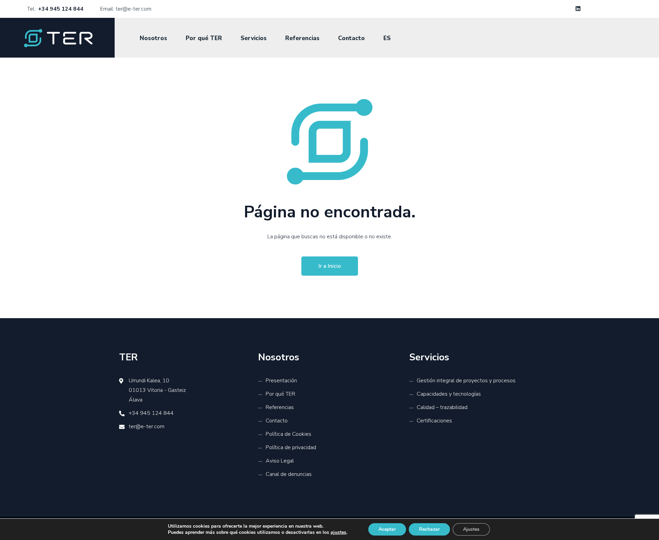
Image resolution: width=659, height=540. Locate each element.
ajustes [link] (338, 532)
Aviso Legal (280, 461)
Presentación (281, 380)
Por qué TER (204, 38)
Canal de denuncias (289, 474)
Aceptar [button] (387, 529)
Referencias (302, 38)
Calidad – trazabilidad (442, 407)
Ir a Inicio (330, 266)
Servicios (254, 38)
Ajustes (471, 529)
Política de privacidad (291, 447)
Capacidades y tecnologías (449, 394)
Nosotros (153, 38)
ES (387, 38)
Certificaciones (434, 420)
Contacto (351, 38)
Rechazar (429, 529)
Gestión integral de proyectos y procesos (466, 380)
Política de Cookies (288, 434)
